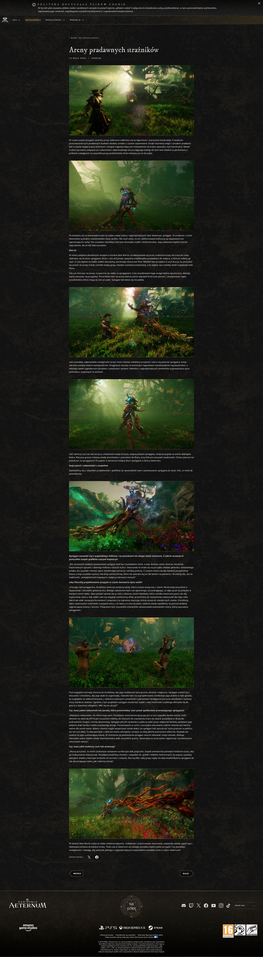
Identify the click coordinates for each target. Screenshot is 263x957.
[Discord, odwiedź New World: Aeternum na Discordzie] (183, 905)
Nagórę (131, 906)
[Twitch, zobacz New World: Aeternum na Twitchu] (191, 905)
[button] (131, 100)
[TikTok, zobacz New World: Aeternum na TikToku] (228, 905)
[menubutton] (245, 905)
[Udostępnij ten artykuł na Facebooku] (97, 857)
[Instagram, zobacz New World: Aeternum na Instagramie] (221, 905)
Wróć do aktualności (85, 38)
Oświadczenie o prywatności (126, 935)
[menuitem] (16, 20)
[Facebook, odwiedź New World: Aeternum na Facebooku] (206, 905)
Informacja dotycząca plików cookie (150, 935)
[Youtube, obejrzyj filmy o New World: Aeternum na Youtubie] (213, 905)
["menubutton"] (16, 20)
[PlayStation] (108, 928)
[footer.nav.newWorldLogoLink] (27, 903)
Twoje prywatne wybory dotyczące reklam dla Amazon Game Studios (129, 937)
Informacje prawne (106, 935)
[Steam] (155, 928)
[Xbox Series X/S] (132, 928)
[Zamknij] (259, 3)
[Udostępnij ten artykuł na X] (89, 857)
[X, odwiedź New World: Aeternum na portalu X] (199, 905)
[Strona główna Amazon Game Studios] (28, 928)
